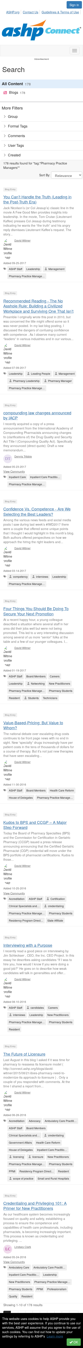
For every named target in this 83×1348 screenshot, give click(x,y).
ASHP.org (12, 12)
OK (75, 1342)
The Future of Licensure (24, 1054)
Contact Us (30, 12)
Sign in (74, 5)
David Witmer (22, 240)
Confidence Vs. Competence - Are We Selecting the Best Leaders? (37, 511)
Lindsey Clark (22, 1247)
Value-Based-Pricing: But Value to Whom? (33, 725)
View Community (14, 471)
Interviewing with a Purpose (27, 945)
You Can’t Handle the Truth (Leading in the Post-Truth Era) (37, 199)
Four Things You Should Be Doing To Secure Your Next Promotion (36, 611)
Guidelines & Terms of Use (60, 12)
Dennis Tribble (23, 456)
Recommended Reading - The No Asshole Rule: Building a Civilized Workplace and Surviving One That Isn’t (38, 306)
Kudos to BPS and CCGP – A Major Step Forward (35, 824)
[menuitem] (14, 11)
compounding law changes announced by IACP (37, 415)
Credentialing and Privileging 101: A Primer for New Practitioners (35, 1205)
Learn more (55, 1336)
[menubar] (44, 11)
